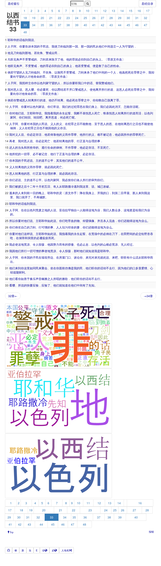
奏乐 (33, 279)
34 (33, 25)
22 (59, 18)
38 (68, 25)
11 (96, 11)
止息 (85, 244)
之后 (24, 186)
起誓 (68, 113)
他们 (101, 46)
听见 (13, 59)
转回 (28, 117)
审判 (94, 180)
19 (33, 18)
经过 (129, 244)
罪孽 (137, 72)
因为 (121, 268)
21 (51, 18)
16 (139, 11)
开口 (72, 89)
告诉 (28, 46)
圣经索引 (13, 3)
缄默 (42, 197)
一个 (110, 72)
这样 (27, 234)
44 (119, 25)
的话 (19, 40)
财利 (22, 272)
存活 (132, 106)
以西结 (59, 89)
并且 (100, 221)
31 (137, 18)
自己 (90, 59)
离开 (98, 89)
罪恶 (80, 106)
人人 (59, 227)
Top (11, 531)
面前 (62, 268)
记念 (109, 134)
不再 (36, 197)
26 (94, 18)
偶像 (91, 221)
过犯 (74, 106)
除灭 (54, 59)
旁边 (50, 257)
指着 (50, 113)
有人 (56, 186)
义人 (53, 124)
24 (76, 18)
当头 (21, 147)
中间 (107, 46)
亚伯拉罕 (65, 210)
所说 (21, 285)
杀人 (106, 221)
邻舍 (71, 227)
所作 (127, 134)
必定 (33, 134)
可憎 (44, 227)
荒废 (39, 210)
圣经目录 (147, 3)
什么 (132, 257)
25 (85, 18)
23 (68, 18)
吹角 (40, 53)
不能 (83, 124)
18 (25, 18)
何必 (63, 117)
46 (137, 25)
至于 (97, 124)
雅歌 (65, 279)
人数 (112, 210)
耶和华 (12, 40)
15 (130, 11)
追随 (16, 272)
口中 (84, 83)
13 (113, 11)
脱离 (110, 100)
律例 (59, 147)
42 (102, 25)
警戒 (49, 53)
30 (128, 18)
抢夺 (33, 147)
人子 (10, 46)
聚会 (44, 268)
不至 (100, 147)
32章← (12, 296)
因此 (112, 106)
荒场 (94, 234)
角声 (19, 59)
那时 (77, 251)
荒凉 (27, 244)
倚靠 (53, 134)
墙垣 (44, 257)
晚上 (41, 193)
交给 (141, 234)
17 (147, 11)
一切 (24, 154)
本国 (34, 46)
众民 (54, 53)
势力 (56, 244)
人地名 (65, 550)
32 (145, 18)
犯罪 (71, 124)
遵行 (44, 147)
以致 (57, 72)
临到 (25, 40)
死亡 (97, 113)
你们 (50, 106)
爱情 (144, 268)
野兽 (147, 234)
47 (145, 25)
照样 (25, 83)
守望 (128, 46)
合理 (91, 141)
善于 (27, 279)
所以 (66, 83)
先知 (91, 285)
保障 (22, 238)
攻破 (106, 186)
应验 (36, 285)
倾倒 (13, 128)
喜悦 (85, 113)
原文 (113, 59)
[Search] (88, 3)
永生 (62, 113)
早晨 (127, 193)
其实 (59, 160)
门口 (68, 257)
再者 (12, 141)
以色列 (41, 83)
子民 (43, 46)
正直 (83, 141)
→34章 (148, 296)
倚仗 (18, 227)
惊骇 (41, 244)
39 (76, 25)
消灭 (118, 106)
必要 (43, 89)
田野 (127, 234)
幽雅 (44, 279)
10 (87, 11)
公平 (50, 160)
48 (25, 32)
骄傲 (71, 244)
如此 (50, 221)
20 (42, 18)
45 (128, 25)
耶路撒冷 (68, 186)
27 (102, 18)
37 (59, 25)
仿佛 (68, 268)
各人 (80, 180)
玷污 (65, 227)
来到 (141, 193)
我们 (65, 106)
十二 (30, 186)
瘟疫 (45, 238)
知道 (91, 251)
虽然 (125, 72)
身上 (69, 66)
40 (85, 25)
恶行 (129, 124)
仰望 (85, 221)
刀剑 (60, 46)
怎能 (127, 106)
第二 (118, 193)
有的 (65, 244)
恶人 (16, 89)
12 (104, 11)
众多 (118, 210)
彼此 (103, 257)
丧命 (36, 76)
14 (122, 11)
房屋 (62, 257)
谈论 (77, 257)
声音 (39, 279)
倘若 (10, 72)
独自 (74, 210)
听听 (124, 257)
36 (51, 25)
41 (94, 25)
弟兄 (88, 257)
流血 (112, 221)
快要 (30, 285)
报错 (151, 531)
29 (119, 18)
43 (111, 25)
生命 (50, 147)
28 (111, 18)
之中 (142, 72)
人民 (41, 124)
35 (42, 25)
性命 (116, 66)
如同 (33, 268)
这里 (85, 186)
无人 (124, 244)
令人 (36, 244)
